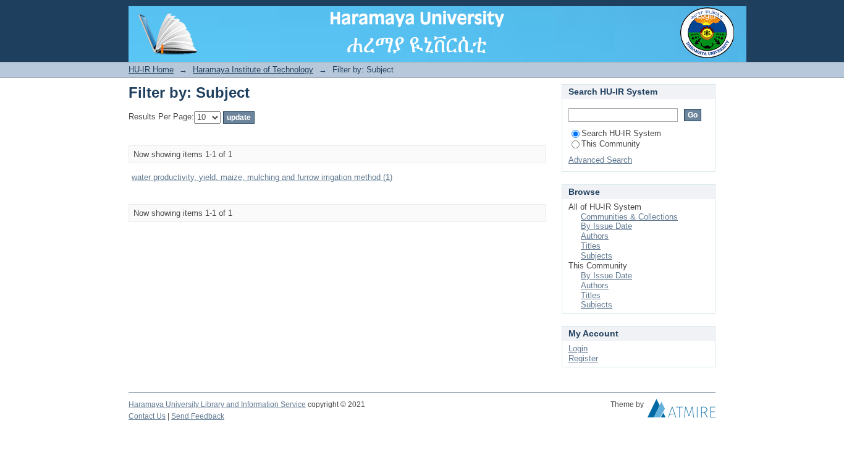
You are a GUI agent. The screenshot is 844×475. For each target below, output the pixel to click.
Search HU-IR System (621, 133)
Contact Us (147, 416)
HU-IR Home (151, 69)
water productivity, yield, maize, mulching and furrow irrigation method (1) (262, 177)
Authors (595, 236)
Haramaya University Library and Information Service (217, 404)
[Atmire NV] (681, 411)
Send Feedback (197, 416)
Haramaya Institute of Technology (253, 69)
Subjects (596, 255)
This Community (610, 143)
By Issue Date (606, 226)
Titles (591, 245)
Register (583, 358)
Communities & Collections (629, 216)
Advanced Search (600, 160)
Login (705, 15)
